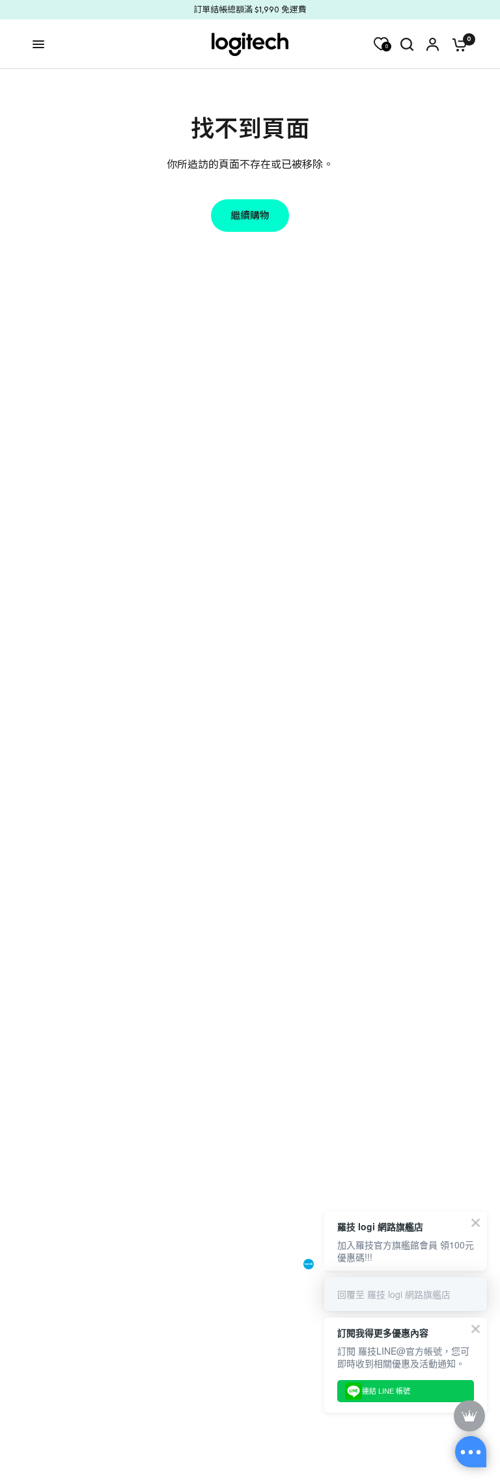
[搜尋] (407, 44)
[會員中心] (432, 44)
